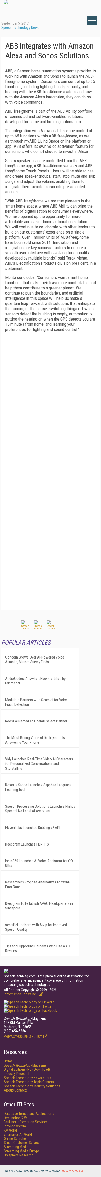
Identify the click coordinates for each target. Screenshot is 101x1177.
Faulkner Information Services (26, 1122)
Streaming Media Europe (22, 1151)
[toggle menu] (92, 20)
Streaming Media (16, 1147)
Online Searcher (15, 1138)
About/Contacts (16, 1090)
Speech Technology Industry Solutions (32, 1086)
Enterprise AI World (18, 1134)
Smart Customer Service (22, 1143)
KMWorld (10, 1130)
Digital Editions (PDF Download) (27, 1069)
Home (8, 1061)
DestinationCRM (15, 1118)
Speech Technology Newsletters (27, 1078)
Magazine (25, 1065)
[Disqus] (50, 405)
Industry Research (17, 1074)
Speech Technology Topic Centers (29, 1082)
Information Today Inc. (21, 994)
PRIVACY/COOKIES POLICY (23, 1036)
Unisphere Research (18, 1155)
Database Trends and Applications (29, 1114)
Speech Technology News (20, 27)
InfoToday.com (15, 1126)
